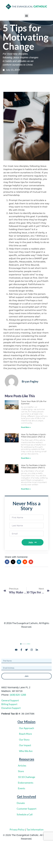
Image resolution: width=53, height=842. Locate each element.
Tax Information (34, 829)
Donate (21, 802)
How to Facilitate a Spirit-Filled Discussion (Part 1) (33, 466)
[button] (26, 15)
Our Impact (25, 745)
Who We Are (25, 751)
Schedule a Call (25, 814)
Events (21, 788)
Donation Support (11, 707)
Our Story (24, 739)
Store (21, 771)
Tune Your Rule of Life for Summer (33, 402)
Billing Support (9, 704)
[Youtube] (16, 650)
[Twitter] (26, 650)
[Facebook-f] (21, 650)
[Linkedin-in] (37, 650)
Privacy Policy (17, 829)
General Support (10, 700)
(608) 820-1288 (18, 694)
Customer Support (26, 808)
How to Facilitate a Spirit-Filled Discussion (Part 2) (33, 435)
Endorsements (25, 782)
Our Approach (26, 728)
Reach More (25, 733)
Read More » (26, 427)
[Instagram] (31, 650)
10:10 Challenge (26, 776)
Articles (22, 765)
